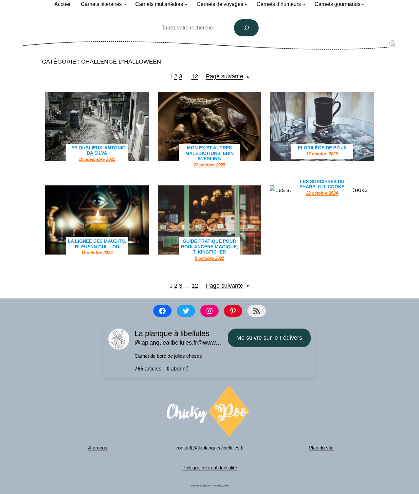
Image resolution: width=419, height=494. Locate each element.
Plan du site (321, 447)
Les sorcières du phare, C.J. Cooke (322, 184)
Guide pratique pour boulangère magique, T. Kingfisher (209, 246)
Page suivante (228, 76)
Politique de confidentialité (209, 467)
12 (194, 76)
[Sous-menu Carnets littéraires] (124, 4)
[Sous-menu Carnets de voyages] (246, 4)
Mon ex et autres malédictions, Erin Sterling (209, 153)
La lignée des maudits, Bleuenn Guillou (97, 243)
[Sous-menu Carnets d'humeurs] (303, 4)
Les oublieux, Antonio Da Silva (97, 150)
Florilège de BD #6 (322, 147)
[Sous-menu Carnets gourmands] (363, 4)
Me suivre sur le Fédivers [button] (269, 337)
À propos (97, 447)
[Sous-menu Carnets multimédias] (186, 4)
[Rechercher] (246, 27)
